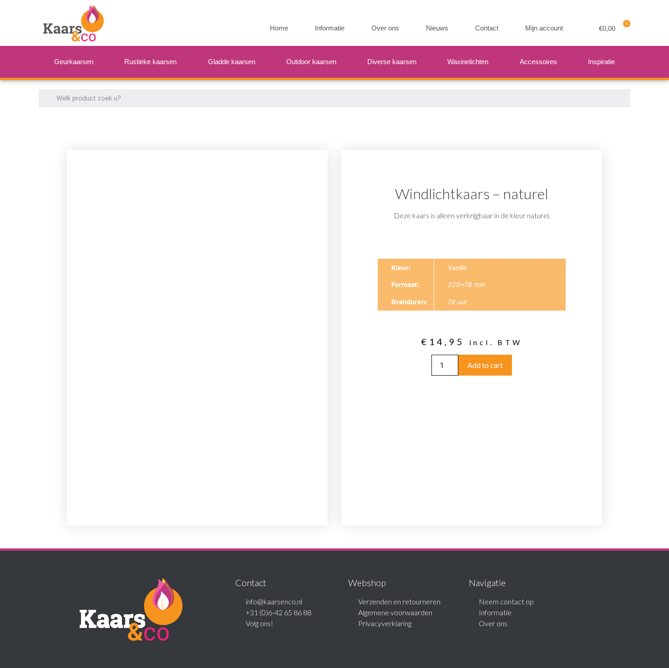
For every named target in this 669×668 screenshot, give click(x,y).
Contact (486, 28)
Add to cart (485, 365)
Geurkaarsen (73, 61)
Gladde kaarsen (231, 61)
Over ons (385, 28)
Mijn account (544, 28)
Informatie (330, 28)
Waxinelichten (467, 61)
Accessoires (538, 61)
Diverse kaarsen (391, 61)
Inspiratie (601, 61)
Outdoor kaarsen (311, 61)
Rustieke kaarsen (150, 61)
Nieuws (437, 28)
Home (279, 28)
